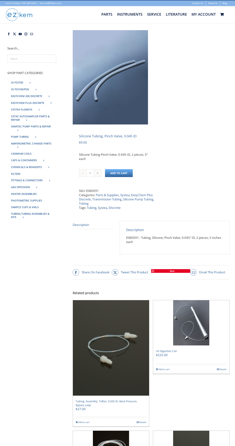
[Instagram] (25, 34)
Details (142, 422)
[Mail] (31, 34)
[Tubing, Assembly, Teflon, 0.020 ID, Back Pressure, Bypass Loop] (111, 348)
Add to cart (118, 173)
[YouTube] (20, 34)
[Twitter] (14, 34)
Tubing (83, 203)
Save (172, 271)
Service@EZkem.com (50, 3)
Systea (125, 195)
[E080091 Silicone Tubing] (110, 77)
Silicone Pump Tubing (138, 199)
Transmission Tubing (107, 199)
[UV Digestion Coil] (191, 322)
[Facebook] (8, 34)
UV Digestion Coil (166, 351)
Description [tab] (81, 225)
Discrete (115, 208)
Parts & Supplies (107, 195)
